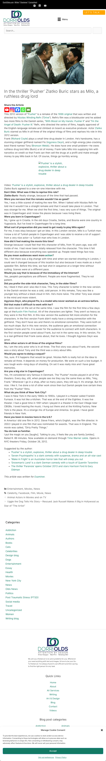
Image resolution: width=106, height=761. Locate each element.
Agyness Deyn (55, 142)
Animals (10, 534)
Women (10, 614)
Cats (8, 547)
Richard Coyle (19, 138)
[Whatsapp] (23, 109)
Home (53, 682)
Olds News (12, 589)
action (48, 255)
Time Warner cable (77, 438)
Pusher (32, 114)
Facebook (23, 493)
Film (33, 493)
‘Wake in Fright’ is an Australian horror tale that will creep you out (47, 459)
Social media (13, 601)
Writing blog (12, 618)
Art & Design (53, 698)
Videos (53, 710)
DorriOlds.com (8, 2)
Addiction (11, 530)
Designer (23, 2)
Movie (40, 493)
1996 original (65, 114)
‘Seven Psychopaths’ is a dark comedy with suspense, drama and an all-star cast (56, 455)
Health (9, 572)
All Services (53, 690)
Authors (10, 538)
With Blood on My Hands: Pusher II (65, 121)
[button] (101, 730)
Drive (46, 117)
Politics (9, 593)
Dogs (8, 559)
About (53, 686)
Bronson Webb (40, 145)
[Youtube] (6, 109)
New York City (13, 580)
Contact (53, 706)
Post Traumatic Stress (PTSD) (22, 597)
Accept (53, 751)
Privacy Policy (61, 757)
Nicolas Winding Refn (29, 117)
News (37, 488)
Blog (53, 702)
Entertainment (15, 488)
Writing (53, 694)
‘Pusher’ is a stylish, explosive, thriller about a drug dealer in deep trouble (52, 185)
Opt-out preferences (46, 757)
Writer (16, 2)
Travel (9, 605)
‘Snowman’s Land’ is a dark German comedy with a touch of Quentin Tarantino (54, 462)
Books (9, 542)
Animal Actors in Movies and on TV (26, 497)
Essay (9, 568)
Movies (28, 488)
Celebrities (11, 551)
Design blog (12, 555)
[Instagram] (12, 109)
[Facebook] (17, 109)
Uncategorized (14, 610)
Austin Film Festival (26, 311)
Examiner (40, 476)
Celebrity (12, 493)
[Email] (28, 109)
